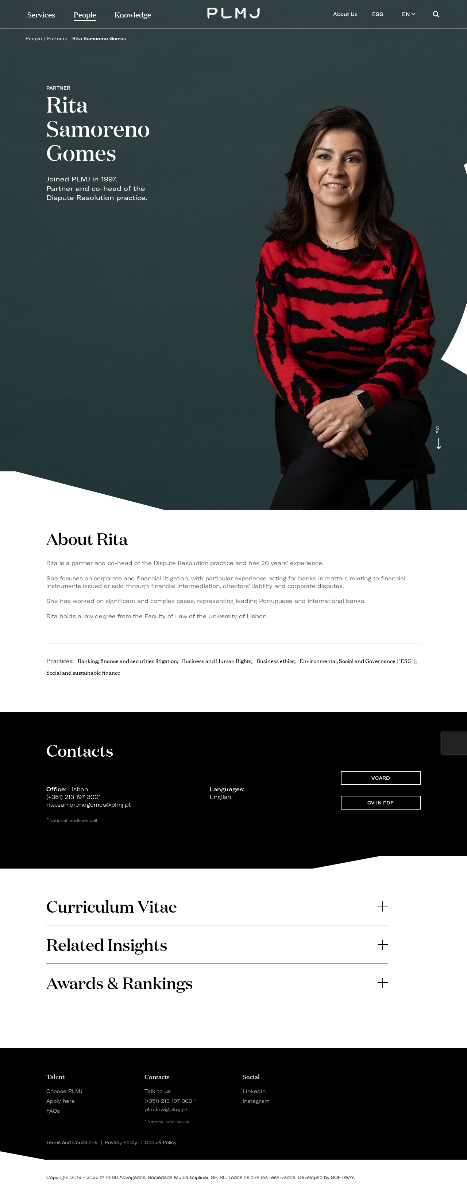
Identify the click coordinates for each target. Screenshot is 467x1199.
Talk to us (157, 1091)
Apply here (60, 1101)
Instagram (256, 1101)
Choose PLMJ (64, 1091)
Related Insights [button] (106, 944)
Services (41, 14)
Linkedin (254, 1091)
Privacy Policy (121, 1142)
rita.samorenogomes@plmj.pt (88, 804)
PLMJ (234, 12)
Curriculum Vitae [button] (111, 906)
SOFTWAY (342, 1177)
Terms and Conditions (71, 1142)
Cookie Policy (161, 1142)
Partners (57, 38)
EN (406, 14)
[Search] (436, 14)
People (34, 38)
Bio (437, 430)
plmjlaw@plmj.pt (166, 1109)
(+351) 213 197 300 (72, 797)
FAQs (53, 1111)
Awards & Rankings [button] (119, 982)
